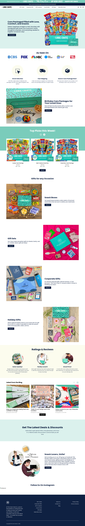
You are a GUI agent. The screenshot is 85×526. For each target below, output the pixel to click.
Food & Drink (39, 508)
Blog (59, 506)
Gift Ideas (39, 510)
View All (42, 170)
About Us (58, 501)
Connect (48, 467)
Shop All (48, 205)
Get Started (12, 35)
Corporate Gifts (38, 504)
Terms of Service (75, 504)
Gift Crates (39, 501)
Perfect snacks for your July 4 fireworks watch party (67, 410)
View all (42, 414)
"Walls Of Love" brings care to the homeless (40, 410)
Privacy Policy (75, 501)
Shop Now (48, 110)
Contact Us (57, 504)
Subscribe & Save (38, 512)
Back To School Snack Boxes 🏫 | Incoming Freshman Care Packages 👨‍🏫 (42, 4)
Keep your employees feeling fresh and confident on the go (17, 410)
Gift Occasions (38, 506)
